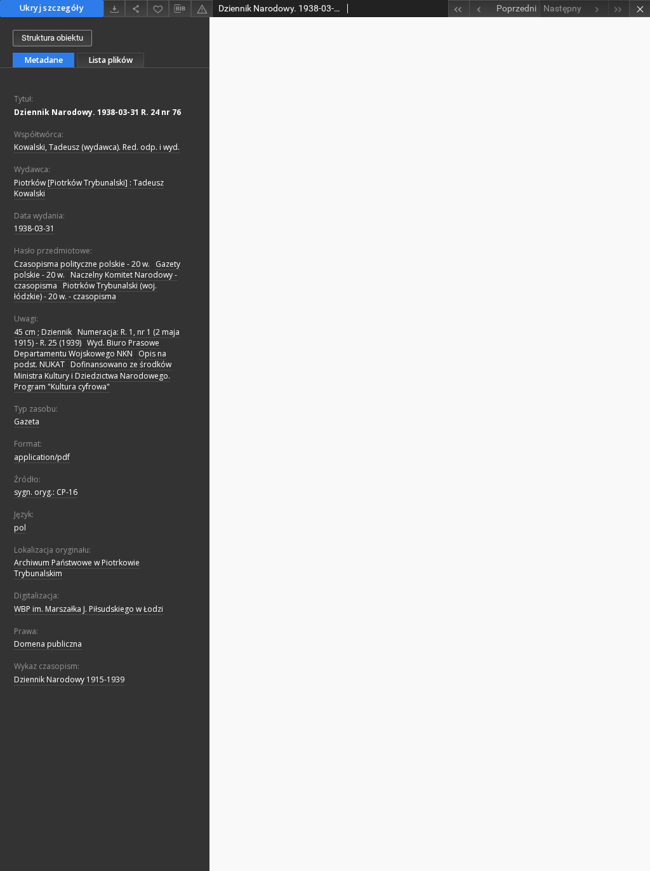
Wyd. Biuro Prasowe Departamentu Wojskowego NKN (86, 348)
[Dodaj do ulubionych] (158, 8)
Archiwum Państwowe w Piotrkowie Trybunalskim (77, 568)
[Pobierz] (114, 8)
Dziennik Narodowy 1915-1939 (69, 679)
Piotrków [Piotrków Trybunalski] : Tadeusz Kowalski (89, 188)
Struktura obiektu (52, 38)
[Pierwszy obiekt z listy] (458, 8)
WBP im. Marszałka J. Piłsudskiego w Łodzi (88, 609)
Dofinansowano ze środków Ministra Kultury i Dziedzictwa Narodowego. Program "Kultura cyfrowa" (92, 375)
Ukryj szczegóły (52, 8)
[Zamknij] (639, 8)
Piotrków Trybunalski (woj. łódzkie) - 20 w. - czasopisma (85, 291)
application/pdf (42, 457)
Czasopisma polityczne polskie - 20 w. (82, 264)
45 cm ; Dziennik (43, 332)
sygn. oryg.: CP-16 (45, 492)
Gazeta (26, 421)
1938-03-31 (34, 228)
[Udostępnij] (136, 8)
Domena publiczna (48, 643)
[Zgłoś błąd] (202, 8)
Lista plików (110, 60)
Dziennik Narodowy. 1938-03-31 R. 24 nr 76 (97, 112)
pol (20, 527)
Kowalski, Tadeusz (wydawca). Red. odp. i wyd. (97, 147)
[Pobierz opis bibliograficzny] (179, 9)
